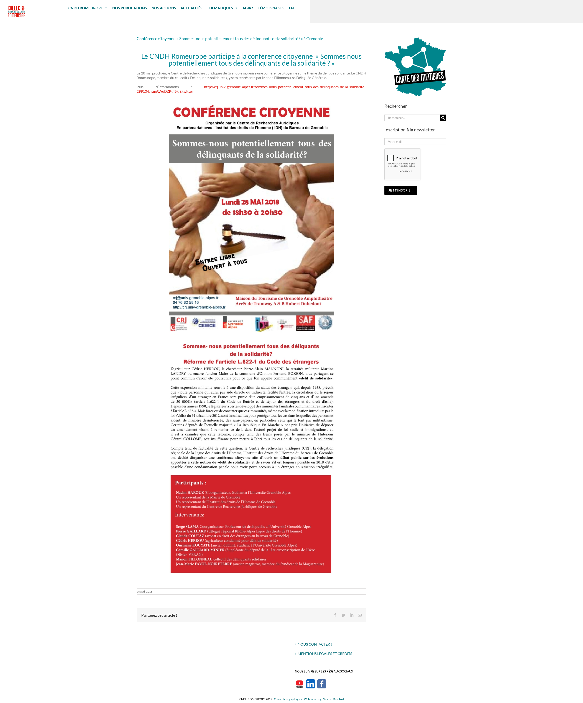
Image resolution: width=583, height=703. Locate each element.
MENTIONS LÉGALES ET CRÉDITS (325, 653)
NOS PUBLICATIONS (129, 8)
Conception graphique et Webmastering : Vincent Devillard (309, 699)
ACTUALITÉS (191, 8)
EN (291, 8)
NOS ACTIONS (163, 8)
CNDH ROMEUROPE (85, 8)
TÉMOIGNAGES (271, 8)
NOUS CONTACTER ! (315, 644)
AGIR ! (248, 8)
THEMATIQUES (220, 8)
